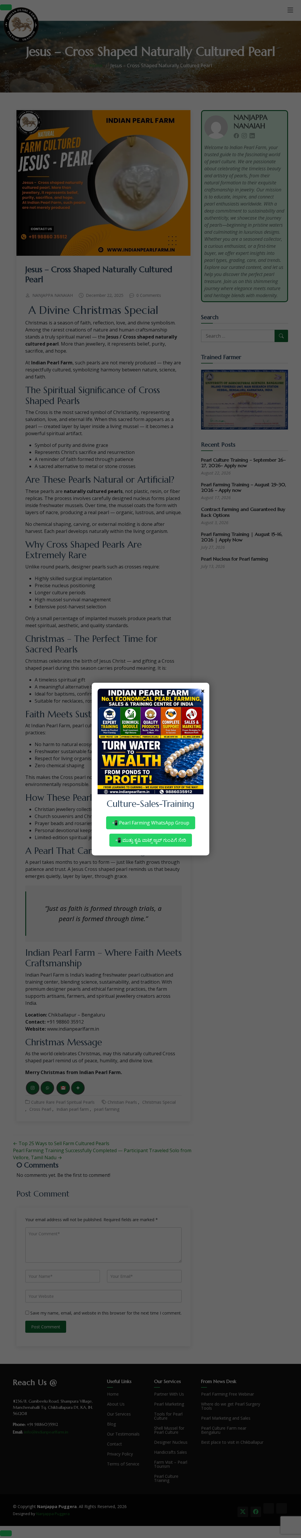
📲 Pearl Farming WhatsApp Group (150, 823)
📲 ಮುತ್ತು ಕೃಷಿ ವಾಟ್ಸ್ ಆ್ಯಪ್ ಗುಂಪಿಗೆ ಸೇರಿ (150, 840)
